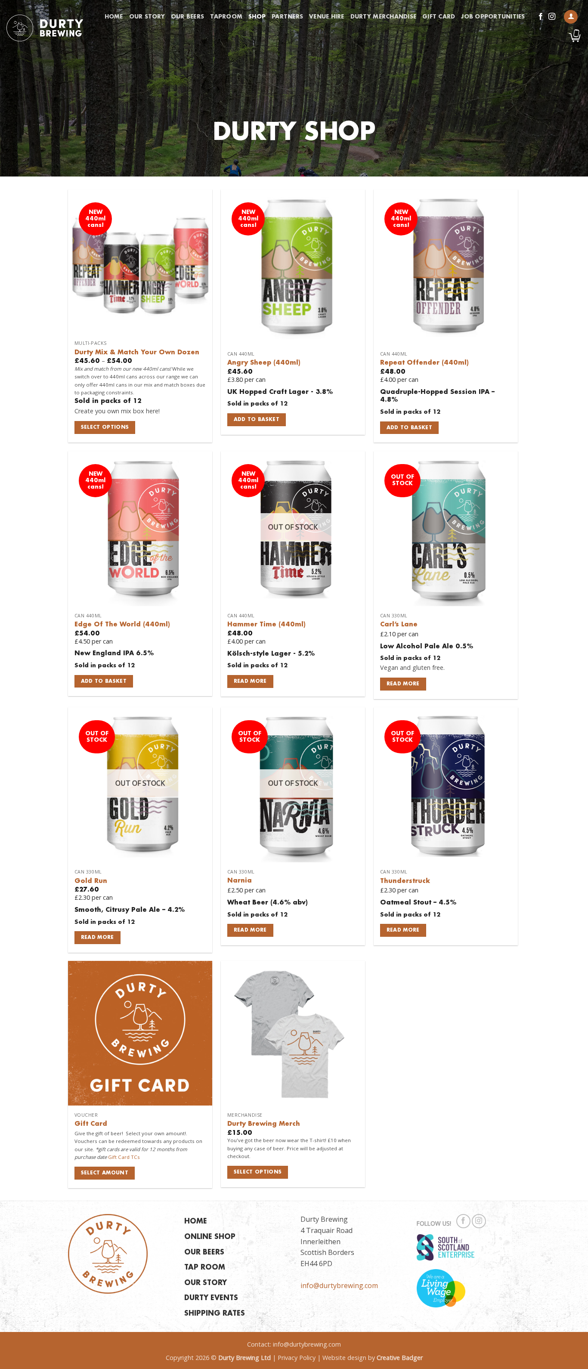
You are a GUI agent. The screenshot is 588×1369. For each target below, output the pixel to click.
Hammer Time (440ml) (266, 624)
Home (114, 17)
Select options (105, 427)
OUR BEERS (204, 1252)
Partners (287, 17)
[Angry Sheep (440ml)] (293, 266)
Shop (257, 17)
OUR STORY (205, 1283)
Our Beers (187, 17)
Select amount (105, 1173)
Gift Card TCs (124, 1157)
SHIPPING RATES (214, 1313)
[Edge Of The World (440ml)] (140, 528)
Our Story (147, 17)
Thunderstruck (405, 881)
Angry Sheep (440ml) (263, 362)
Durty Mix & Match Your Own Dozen (136, 352)
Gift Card (438, 17)
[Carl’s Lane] (446, 528)
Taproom (226, 17)
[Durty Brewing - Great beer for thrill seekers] (44, 28)
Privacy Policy (297, 1358)
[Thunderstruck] (446, 784)
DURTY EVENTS (211, 1298)
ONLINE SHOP (209, 1237)
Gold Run (90, 881)
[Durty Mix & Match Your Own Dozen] (140, 261)
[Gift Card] (140, 1033)
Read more (250, 681)
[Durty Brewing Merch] (293, 1033)
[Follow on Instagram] (551, 17)
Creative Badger (400, 1358)
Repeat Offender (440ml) (424, 362)
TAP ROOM (204, 1267)
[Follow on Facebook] (540, 17)
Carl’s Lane (399, 624)
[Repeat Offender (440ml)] (446, 266)
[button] (571, 17)
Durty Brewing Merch (263, 1124)
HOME (195, 1221)
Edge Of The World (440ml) (122, 624)
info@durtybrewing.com (339, 1285)
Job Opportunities (493, 17)
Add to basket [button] (257, 419)
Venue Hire (326, 17)
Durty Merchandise (383, 17)
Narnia (239, 880)
